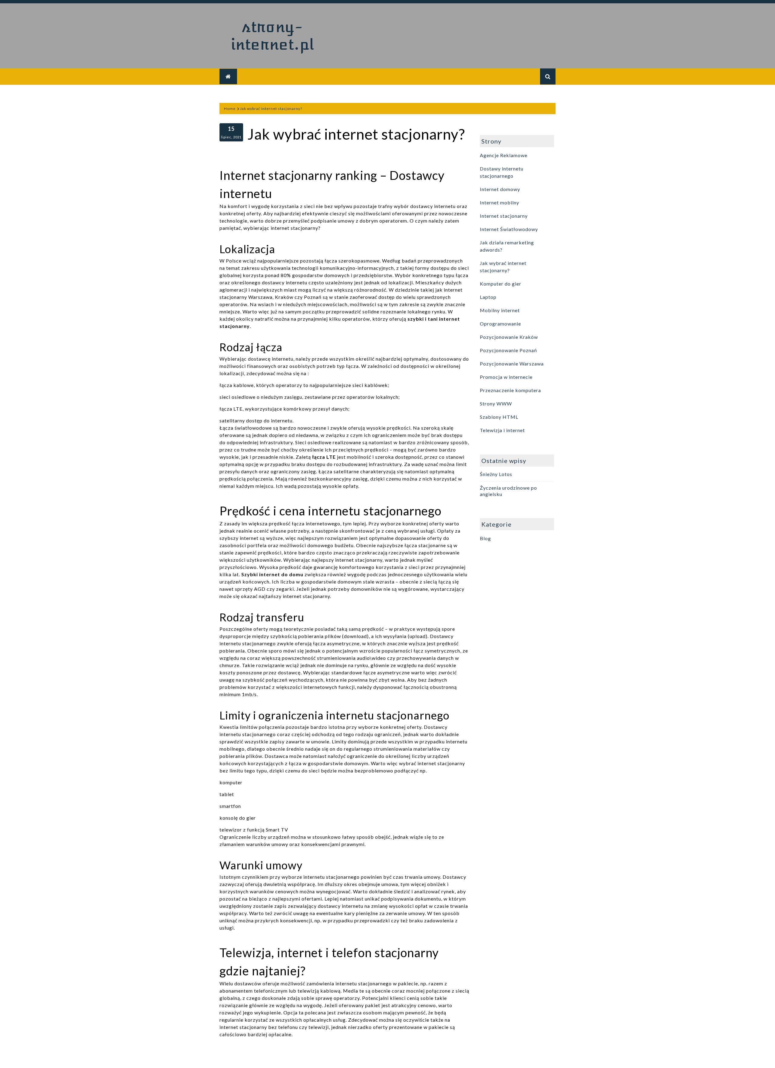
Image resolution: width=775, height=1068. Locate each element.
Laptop (488, 297)
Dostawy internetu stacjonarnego (501, 172)
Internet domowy (500, 189)
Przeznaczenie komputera (510, 390)
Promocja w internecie (506, 377)
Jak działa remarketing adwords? (507, 246)
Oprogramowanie (500, 323)
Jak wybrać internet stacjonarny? (503, 266)
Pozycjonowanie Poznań (508, 350)
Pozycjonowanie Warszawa (512, 363)
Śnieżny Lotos (496, 474)
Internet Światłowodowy (509, 229)
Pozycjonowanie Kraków (509, 337)
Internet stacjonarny (504, 216)
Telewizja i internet (502, 430)
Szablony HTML (499, 417)
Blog (485, 538)
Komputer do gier (500, 283)
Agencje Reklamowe (503, 155)
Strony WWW (496, 403)
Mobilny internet (500, 310)
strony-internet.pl (272, 35)
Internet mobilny (499, 202)
